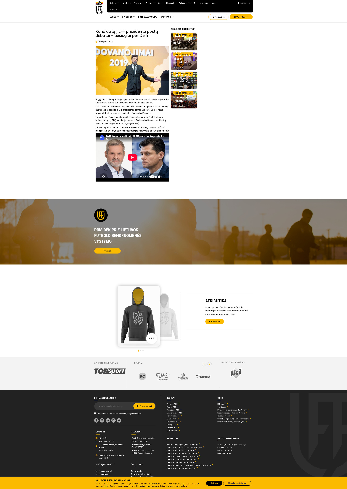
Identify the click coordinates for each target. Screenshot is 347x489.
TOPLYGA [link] (221, 407)
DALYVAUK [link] (166, 17)
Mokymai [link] (170, 3)
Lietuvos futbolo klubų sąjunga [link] (180, 450)
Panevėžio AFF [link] (173, 416)
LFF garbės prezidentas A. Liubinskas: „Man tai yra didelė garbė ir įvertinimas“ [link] (182, 73)
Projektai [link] (137, 3)
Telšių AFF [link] (171, 425)
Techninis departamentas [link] (204, 3)
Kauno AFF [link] (171, 407)
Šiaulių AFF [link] (171, 419)
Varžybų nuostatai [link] (104, 471)
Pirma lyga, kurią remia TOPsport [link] (231, 410)
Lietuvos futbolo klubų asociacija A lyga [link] (184, 447)
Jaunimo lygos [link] (223, 416)
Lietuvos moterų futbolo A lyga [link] (231, 413)
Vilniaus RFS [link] (172, 430)
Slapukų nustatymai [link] (237, 483)
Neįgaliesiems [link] (244, 3)
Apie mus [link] (114, 3)
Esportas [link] (113, 9)
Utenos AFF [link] (172, 428)
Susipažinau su (119, 413)
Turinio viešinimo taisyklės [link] (142, 477)
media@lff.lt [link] (104, 458)
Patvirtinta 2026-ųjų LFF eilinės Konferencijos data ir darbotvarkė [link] (182, 54)
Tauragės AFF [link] (173, 422)
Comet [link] (161, 3)
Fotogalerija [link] (136, 471)
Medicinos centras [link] (225, 450)
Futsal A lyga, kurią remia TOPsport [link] (232, 419)
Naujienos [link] (127, 3)
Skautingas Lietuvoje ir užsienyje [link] (231, 444)
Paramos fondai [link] (224, 447)
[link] (99, 7)
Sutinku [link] (214, 483)
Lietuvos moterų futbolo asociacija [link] (182, 459)
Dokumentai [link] (184, 3)
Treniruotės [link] (150, 3)
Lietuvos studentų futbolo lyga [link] (230, 422)
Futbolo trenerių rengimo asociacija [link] (182, 444)
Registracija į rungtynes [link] (141, 474)
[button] (204, 364)
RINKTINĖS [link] (127, 17)
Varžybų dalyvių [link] (103, 474)
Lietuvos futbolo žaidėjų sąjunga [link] (181, 468)
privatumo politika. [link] (179, 486)
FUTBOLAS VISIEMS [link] (147, 17)
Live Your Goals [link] (224, 453)
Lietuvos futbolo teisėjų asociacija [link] (182, 453)
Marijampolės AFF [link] (174, 413)
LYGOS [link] (113, 17)
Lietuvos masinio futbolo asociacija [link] (182, 456)
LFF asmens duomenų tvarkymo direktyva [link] (125, 413)
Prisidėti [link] (107, 251)
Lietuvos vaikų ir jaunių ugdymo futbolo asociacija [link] (189, 465)
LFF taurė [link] (221, 404)
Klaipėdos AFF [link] (173, 410)
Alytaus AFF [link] (172, 404)
